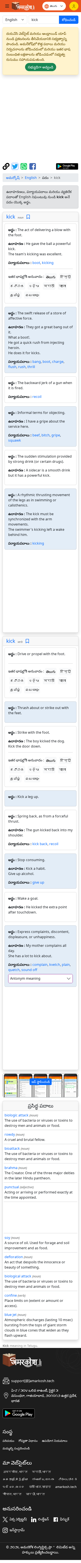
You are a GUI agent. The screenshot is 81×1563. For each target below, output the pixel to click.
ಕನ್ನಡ (17, 286)
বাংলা (62, 286)
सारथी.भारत (35, 1494)
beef (36, 435)
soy (7, 1237)
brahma (11, 1167)
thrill (31, 366)
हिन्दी (65, 277)
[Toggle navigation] (7, 6)
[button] (8, 1085)
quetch (14, 969)
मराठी (49, 286)
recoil (36, 396)
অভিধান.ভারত (40, 1487)
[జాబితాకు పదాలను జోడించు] (28, 217)
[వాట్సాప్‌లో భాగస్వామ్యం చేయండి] (24, 166)
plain (66, 964)
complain (40, 964)
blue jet (11, 1314)
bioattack (12, 1148)
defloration (14, 1256)
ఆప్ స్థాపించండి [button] (41, 1082)
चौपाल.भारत (12, 1494)
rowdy (10, 1134)
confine (11, 1295)
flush (12, 366)
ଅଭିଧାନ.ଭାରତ (14, 1487)
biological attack (18, 1276)
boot (36, 262)
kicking (48, 262)
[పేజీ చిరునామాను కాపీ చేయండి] (7, 166)
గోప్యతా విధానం (28, 1441)
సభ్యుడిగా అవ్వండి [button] (40, 67)
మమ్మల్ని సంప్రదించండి (16, 1448)
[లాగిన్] (73, 6)
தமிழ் (15, 295)
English (31, 177)
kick (10, 216)
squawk (14, 440)
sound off (29, 969)
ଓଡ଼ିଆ (34, 286)
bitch (45, 435)
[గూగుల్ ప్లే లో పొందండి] (67, 166)
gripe (55, 435)
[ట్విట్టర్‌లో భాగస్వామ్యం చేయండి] (15, 166)
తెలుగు (51, 277)
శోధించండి (69, 19)
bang (36, 361)
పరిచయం (8, 1441)
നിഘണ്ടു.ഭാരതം (43, 1479)
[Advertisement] (40, 118)
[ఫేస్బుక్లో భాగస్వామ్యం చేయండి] (32, 166)
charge (58, 361)
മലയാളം (32, 295)
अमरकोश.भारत (15, 1472)
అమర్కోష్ (12, 177)
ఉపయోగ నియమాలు (54, 1441)
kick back (40, 843)
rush (22, 366)
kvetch (54, 964)
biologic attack (17, 1115)
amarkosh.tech (66, 1487)
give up (38, 882)
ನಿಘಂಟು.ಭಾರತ (67, 1479)
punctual (12, 1187)
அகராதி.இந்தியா (15, 1479)
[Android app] (19, 1413)
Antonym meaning (25, 978)
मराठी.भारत (41, 1472)
